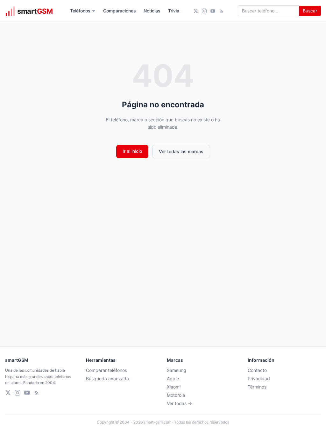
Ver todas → (179, 403)
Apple (173, 378)
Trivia (173, 10)
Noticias (152, 10)
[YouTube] (212, 11)
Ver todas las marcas (181, 151)
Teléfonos (80, 10)
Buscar (310, 10)
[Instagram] (204, 11)
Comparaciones (119, 10)
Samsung (176, 370)
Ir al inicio (132, 151)
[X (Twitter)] (195, 11)
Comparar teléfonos (106, 370)
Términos (257, 386)
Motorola (176, 395)
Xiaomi (174, 386)
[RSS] (221, 11)
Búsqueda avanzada (107, 378)
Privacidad (259, 378)
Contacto (257, 370)
